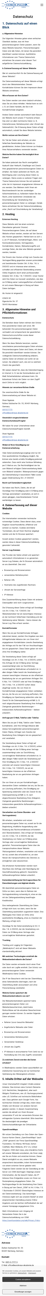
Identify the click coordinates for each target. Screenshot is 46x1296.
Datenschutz (22, 1273)
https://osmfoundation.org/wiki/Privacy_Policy (21, 1220)
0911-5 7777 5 (12, 1262)
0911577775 (7, 410)
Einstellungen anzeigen (23, 1292)
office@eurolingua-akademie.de (15, 413)
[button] (41, 4)
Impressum (32, 1273)
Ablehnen (23, 1286)
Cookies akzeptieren (23, 1279)
